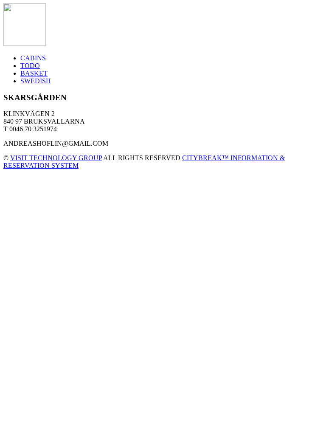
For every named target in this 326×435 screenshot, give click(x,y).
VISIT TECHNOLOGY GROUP (56, 157)
